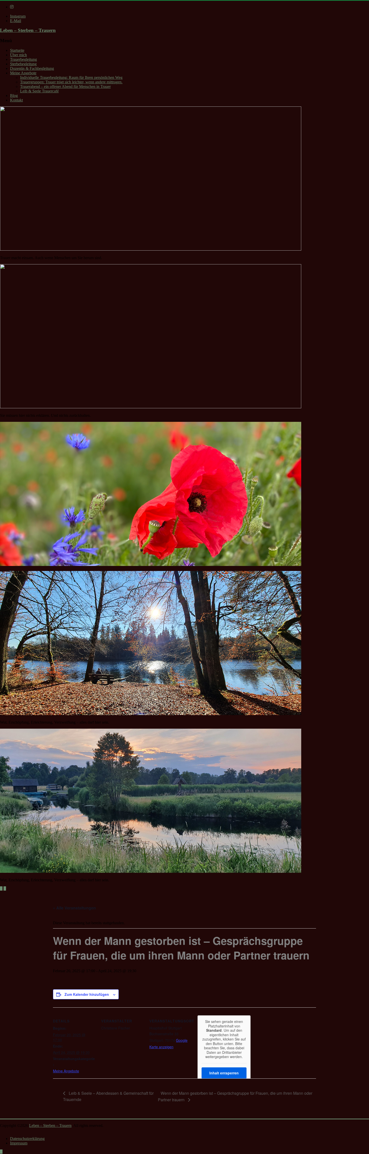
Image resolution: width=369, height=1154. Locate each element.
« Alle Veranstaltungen (74, 908)
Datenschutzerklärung (27, 1138)
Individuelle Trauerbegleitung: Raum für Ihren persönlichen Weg (71, 77)
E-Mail (15, 21)
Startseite (17, 50)
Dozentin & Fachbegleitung (32, 68)
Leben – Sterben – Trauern (28, 30)
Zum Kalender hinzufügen (87, 994)
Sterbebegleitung (23, 64)
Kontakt (16, 100)
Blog (14, 95)
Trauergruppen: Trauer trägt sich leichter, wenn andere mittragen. (71, 82)
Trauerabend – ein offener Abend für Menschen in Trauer (65, 86)
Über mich (18, 55)
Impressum (18, 1143)
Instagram (18, 16)
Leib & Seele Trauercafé (39, 91)
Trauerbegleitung (23, 59)
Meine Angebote (23, 73)
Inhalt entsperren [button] (224, 1072)
